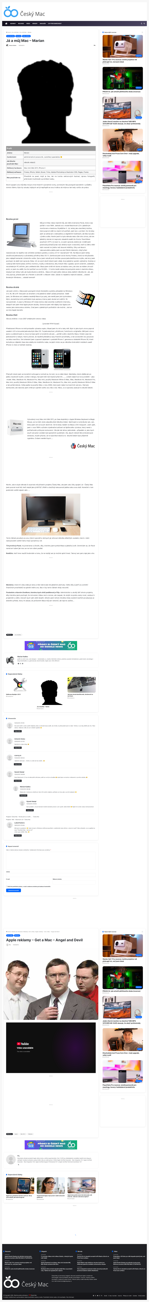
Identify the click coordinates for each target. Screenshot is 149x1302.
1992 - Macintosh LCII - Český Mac (21, 819)
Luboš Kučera (19, 823)
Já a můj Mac (15, 32)
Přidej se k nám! (127, 1295)
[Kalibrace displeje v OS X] (20, 685)
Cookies (135, 1295)
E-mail (8, 879)
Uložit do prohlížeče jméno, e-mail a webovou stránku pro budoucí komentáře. (29, 886)
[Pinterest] (23, 664)
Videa (28, 23)
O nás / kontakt (112, 1295)
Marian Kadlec (12, 45)
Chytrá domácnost (55, 23)
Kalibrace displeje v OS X (13, 694)
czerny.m (17, 755)
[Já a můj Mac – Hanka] (51, 691)
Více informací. (70, 1297)
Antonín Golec (19, 739)
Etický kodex (141, 1295)
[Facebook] (18, 664)
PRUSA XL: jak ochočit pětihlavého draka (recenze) (121, 92)
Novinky (13, 23)
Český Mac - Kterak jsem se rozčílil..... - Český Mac (25, 816)
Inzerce (120, 1295)
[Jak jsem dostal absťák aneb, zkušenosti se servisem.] (82, 685)
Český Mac (34, 1295)
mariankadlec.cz (42, 659)
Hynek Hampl (19, 772)
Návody (34, 23)
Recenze (21, 23)
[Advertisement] (51, 205)
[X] (20, 664)
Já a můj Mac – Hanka (43, 706)
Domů (9, 32)
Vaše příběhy (26, 36)
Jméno (8, 871)
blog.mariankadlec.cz (23, 660)
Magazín (43, 23)
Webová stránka (57, 879)
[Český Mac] (24, 11)
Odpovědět (18, 731)
